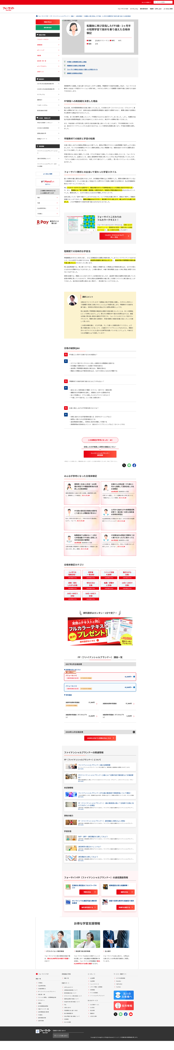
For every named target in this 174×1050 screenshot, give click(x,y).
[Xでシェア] (124, 465)
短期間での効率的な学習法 (74, 73)
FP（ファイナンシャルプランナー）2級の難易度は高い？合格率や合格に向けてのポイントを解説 (106, 804)
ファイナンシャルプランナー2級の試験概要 (94, 765)
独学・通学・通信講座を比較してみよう (93, 836)
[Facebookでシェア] (134, 465)
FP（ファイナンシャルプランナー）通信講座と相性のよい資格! (101, 821)
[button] (100, 732)
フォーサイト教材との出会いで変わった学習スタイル (82, 69)
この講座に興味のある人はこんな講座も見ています (47, 192)
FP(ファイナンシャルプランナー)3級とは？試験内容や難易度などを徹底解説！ (105, 776)
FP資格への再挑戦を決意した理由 (76, 62)
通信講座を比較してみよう (88, 857)
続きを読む (81, 769)
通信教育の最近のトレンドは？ (89, 846)
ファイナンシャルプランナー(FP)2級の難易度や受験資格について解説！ (105, 793)
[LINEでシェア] (129, 465)
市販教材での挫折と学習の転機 (76, 65)
